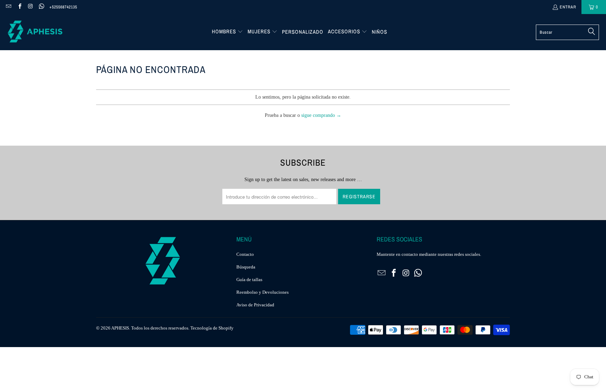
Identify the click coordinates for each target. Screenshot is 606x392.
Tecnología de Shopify (212, 328)
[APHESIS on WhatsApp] (41, 7)
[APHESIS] (35, 32)
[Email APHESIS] (8, 7)
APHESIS (120, 328)
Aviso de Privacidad (255, 304)
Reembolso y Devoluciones (262, 292)
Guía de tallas (249, 279)
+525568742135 (63, 7)
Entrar (568, 7)
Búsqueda (245, 267)
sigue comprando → (321, 115)
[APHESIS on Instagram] (30, 7)
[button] (227, 32)
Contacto (245, 254)
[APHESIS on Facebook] (19, 7)
